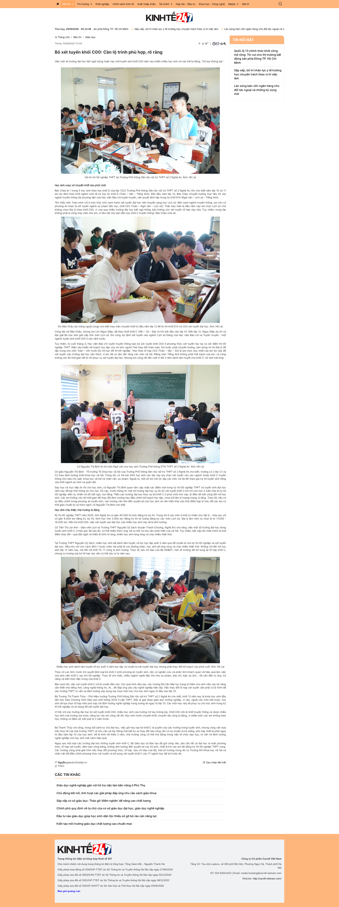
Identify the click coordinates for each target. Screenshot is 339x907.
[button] (280, 4)
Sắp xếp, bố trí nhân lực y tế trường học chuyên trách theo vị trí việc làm (143, 28)
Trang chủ (63, 37)
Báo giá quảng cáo (69, 891)
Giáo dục (90, 37)
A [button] (200, 43)
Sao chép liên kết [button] (216, 762)
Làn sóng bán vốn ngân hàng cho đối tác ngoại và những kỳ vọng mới (231, 28)
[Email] (217, 43)
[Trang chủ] (58, 3)
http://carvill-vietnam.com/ (267, 878)
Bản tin (77, 37)
